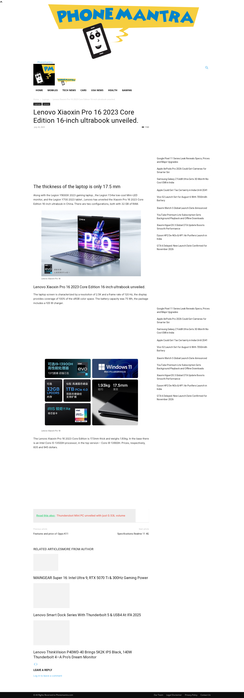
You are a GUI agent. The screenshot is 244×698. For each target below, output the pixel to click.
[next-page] (37, 664)
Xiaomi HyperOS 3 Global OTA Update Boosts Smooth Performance (180, 227)
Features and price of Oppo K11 (50, 533)
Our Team (158, 695)
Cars (83, 90)
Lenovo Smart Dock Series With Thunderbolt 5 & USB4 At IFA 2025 (87, 615)
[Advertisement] (91, 155)
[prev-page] (34, 664)
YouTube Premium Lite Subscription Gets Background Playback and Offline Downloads (180, 217)
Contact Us (206, 695)
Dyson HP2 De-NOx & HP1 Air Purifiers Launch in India (182, 237)
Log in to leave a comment (47, 675)
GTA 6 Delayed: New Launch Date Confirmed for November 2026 (182, 247)
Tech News (69, 90)
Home (39, 90)
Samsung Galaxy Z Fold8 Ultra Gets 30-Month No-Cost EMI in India (183, 181)
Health (112, 90)
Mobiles (52, 90)
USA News (97, 90)
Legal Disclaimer (174, 695)
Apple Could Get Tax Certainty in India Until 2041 (182, 190)
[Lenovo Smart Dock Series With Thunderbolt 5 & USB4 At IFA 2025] (91, 595)
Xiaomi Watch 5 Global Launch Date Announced (182, 208)
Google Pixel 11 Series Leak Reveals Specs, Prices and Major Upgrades (183, 160)
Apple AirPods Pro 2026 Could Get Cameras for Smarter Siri (181, 170)
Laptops (45, 99)
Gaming (127, 90)
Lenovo (46, 104)
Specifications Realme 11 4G (133, 533)
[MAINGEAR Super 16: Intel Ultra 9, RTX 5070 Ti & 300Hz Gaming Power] (91, 562)
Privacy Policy (191, 695)
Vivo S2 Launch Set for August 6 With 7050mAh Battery (182, 199)
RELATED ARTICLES (47, 549)
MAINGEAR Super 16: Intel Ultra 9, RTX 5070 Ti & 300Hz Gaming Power (90, 578)
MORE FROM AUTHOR (77, 549)
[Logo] (44, 84)
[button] (207, 68)
